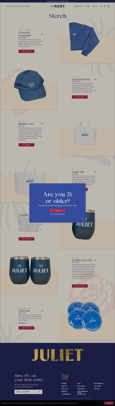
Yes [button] (57, 210)
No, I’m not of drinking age (57, 214)
